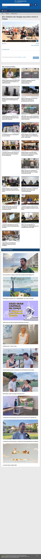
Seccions (5, 10)
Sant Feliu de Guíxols (35, 79)
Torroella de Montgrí (16, 133)
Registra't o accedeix (22, 57)
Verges (37, 43)
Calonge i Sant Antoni (35, 187)
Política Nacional (5, 151)
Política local (14, 13)
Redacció (4, 43)
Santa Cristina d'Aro (16, 79)
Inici (3, 13)
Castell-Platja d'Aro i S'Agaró (33, 133)
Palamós (18, 223)
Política (7, 13)
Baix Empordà (17, 205)
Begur (18, 97)
